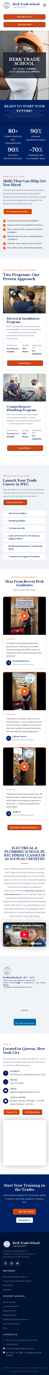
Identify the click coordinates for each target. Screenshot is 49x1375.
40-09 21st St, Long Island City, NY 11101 (28, 1074)
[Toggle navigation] (44, 5)
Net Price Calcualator (11, 1324)
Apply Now (7, 1290)
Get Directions (32, 1112)
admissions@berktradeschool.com (25, 1092)
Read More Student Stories (23, 827)
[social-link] (5, 1263)
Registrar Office (9, 1311)
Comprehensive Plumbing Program (17, 1281)
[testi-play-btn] (24, 616)
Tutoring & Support (10, 1306)
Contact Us (11, 1112)
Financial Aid (8, 1285)
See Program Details (17, 211)
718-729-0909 (16, 1083)
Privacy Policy (33, 1371)
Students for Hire (10, 1315)
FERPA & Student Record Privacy (16, 1319)
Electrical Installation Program (15, 1277)
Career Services (14, 502)
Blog (5, 1328)
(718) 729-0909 (24, 25)
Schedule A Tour (24, 17)
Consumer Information (19, 1371)
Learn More (24, 363)
